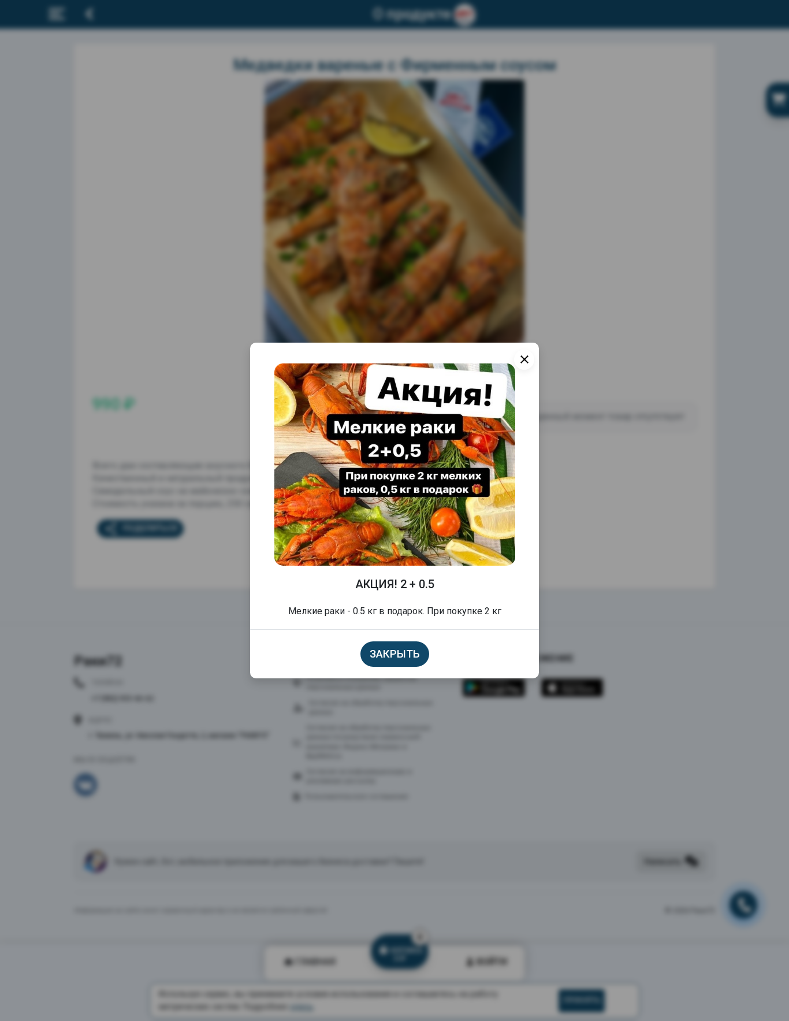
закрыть (395, 654)
